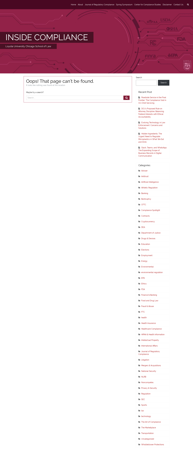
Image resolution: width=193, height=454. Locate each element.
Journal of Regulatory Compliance (99, 5)
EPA (143, 278)
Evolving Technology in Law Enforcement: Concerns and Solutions (151, 125)
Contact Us (178, 5)
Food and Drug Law (149, 301)
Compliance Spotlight (150, 210)
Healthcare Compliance (151, 329)
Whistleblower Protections (152, 444)
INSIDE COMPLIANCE (47, 37)
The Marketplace (148, 428)
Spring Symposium (124, 5)
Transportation (147, 433)
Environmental (147, 267)
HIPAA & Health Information (153, 334)
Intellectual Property (150, 340)
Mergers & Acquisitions (151, 365)
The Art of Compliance (151, 422)
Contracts (145, 216)
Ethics (144, 284)
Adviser (144, 171)
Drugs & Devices (148, 238)
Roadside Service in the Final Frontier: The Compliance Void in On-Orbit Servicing (152, 100)
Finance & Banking (149, 295)
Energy (144, 261)
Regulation (145, 394)
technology (146, 416)
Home (73, 5)
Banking (144, 193)
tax (142, 411)
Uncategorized (147, 439)
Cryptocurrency (148, 221)
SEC (143, 399)
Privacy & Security (149, 388)
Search (139, 77)
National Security (148, 371)
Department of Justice (150, 233)
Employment (146, 255)
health (144, 317)
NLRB (143, 377)
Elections (145, 250)
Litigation (145, 360)
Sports (144, 405)
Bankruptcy (146, 199)
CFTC (143, 205)
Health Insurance (148, 323)
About (80, 5)
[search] (188, 4)
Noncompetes (147, 382)
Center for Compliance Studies (147, 5)
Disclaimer (167, 5)
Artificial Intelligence (150, 182)
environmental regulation (152, 272)
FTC (143, 312)
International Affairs (149, 346)
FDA (143, 289)
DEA (143, 227)
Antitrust (144, 176)
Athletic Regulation (149, 188)
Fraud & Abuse (147, 306)
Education (145, 244)
